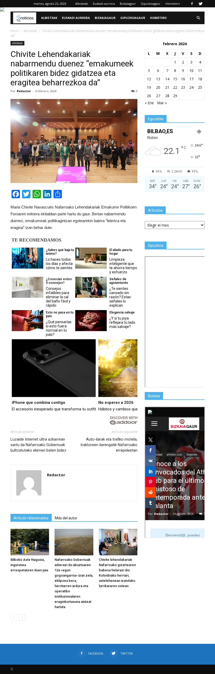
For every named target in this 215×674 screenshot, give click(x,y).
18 (200, 78)
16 (183, 78)
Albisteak (81, 4)
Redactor (24, 91)
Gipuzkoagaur (150, 4)
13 (158, 78)
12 (149, 78)
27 (158, 95)
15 (175, 78)
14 (167, 78)
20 (158, 87)
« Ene (149, 102)
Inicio (14, 31)
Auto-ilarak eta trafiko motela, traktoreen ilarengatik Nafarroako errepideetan (108, 445)
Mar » (162, 102)
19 (149, 87)
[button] (198, 18)
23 (183, 87)
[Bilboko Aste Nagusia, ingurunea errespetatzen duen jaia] (29, 542)
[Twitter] (201, 3)
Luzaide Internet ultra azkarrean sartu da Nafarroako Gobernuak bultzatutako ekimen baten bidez (38, 445)
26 (149, 95)
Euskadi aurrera (104, 4)
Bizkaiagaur (128, 4)
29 (175, 95)
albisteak (17, 43)
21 (167, 87)
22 (175, 87)
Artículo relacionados (31, 518)
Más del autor (66, 518)
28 (167, 95)
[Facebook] (192, 3)
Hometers (172, 4)
